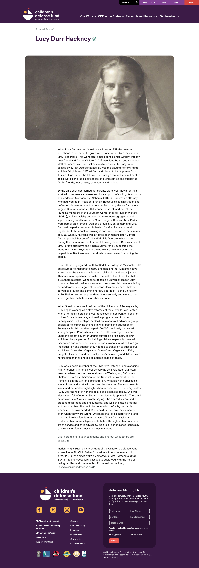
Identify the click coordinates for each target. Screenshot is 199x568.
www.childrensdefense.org (77, 467)
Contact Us (75, 539)
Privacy (115, 557)
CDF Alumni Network (46, 533)
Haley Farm (41, 537)
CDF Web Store (78, 544)
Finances (74, 530)
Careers (74, 521)
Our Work (87, 16)
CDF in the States (110, 16)
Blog (164, 2)
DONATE (192, 2)
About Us (148, 2)
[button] (94, 39)
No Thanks (137, 534)
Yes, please (116, 534)
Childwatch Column (44, 29)
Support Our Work (44, 542)
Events (177, 2)
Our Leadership (77, 526)
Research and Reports (140, 16)
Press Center (76, 535)
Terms (106, 557)
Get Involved (168, 16)
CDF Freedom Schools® (47, 521)
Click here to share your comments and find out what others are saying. (96, 438)
